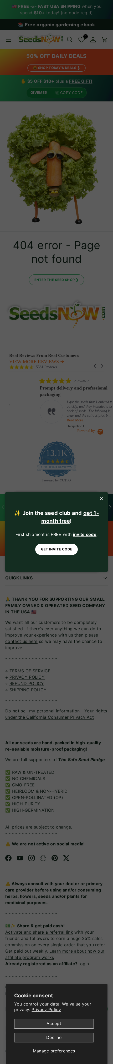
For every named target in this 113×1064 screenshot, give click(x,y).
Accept (54, 1023)
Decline (53, 1037)
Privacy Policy (46, 1009)
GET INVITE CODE (56, 549)
